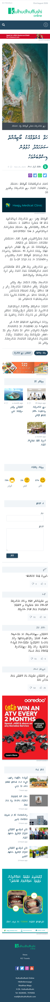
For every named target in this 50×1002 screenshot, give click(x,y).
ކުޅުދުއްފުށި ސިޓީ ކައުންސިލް (22, 353)
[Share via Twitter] (45, 176)
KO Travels (7, 3)
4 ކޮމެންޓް (40, 503)
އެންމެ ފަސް (40, 770)
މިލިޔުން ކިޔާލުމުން (37, 467)
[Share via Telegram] (35, 176)
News (25, 955)
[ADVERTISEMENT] (25, 38)
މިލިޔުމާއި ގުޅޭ (39, 381)
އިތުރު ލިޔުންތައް (41, 353)
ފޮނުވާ (12, 555)
